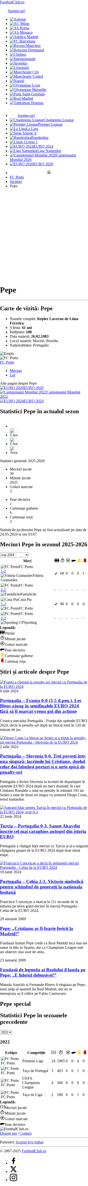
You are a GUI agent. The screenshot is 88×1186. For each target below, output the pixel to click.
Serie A (31, 133)
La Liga (32, 129)
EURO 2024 (43, 146)
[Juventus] (18, 63)
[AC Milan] (19, 24)
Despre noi (8, 1133)
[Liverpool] (19, 68)
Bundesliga (39, 137)
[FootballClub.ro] (49, 173)
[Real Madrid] (21, 98)
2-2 (3, 590)
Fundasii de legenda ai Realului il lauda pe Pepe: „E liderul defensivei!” (42, 972)
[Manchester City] (24, 72)
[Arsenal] (18, 19)
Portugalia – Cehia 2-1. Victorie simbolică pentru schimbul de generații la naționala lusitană (41, 887)
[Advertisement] (44, 236)
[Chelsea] (18, 54)
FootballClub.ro (12, 2)
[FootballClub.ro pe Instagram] (13, 1180)
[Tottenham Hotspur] (27, 103)
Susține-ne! (16, 11)
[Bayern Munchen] (25, 46)
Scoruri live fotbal (29, 1142)
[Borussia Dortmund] (27, 50)
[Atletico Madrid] (24, 37)
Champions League (59, 120)
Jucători (16, 181)
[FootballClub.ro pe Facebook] (13, 1163)
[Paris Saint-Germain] (27, 94)
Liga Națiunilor (49, 151)
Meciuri (16, 371)
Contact (26, 1133)
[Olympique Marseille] (28, 90)
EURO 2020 (43, 164)
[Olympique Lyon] (25, 85)
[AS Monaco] (21, 32)
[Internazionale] (22, 59)
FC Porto (17, 177)
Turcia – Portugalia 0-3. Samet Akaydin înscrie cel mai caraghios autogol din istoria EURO (43, 831)
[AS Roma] (19, 28)
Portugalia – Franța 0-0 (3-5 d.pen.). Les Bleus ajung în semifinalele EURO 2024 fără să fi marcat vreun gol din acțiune (40, 706)
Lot (12, 375)
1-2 (3, 571)
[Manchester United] (26, 76)
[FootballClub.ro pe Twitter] (13, 1171)
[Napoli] (17, 81)
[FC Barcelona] (22, 41)
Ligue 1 (32, 142)
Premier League (50, 124)
